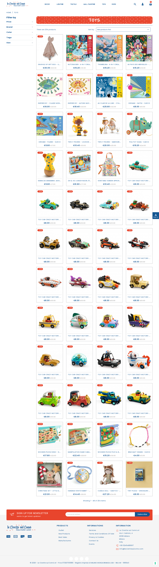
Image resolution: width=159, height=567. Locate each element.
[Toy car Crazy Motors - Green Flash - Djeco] (49, 397)
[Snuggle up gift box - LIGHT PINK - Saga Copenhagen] (49, 48)
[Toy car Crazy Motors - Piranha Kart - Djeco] (49, 281)
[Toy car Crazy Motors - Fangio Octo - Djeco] (79, 203)
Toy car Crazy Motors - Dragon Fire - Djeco (118, 258)
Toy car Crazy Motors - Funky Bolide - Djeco (118, 336)
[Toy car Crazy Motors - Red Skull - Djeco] (79, 397)
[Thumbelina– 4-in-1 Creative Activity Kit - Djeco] (109, 48)
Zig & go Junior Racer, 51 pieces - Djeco (85, 181)
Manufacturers (65, 541)
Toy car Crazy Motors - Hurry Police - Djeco (118, 374)
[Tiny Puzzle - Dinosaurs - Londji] (139, 474)
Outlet (61, 530)
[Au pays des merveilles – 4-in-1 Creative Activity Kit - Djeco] (139, 48)
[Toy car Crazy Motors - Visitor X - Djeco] (79, 319)
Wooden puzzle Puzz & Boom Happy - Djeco (117, 452)
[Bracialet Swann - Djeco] (139, 436)
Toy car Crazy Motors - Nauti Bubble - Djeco (88, 374)
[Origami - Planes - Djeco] (49, 126)
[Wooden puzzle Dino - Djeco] (49, 436)
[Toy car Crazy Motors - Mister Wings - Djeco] (49, 203)
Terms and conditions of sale (101, 534)
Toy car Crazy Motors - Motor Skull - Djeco (59, 258)
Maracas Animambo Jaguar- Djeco (53, 181)
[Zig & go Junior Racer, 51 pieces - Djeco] (79, 164)
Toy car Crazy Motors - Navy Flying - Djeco (118, 413)
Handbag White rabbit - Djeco (81, 491)
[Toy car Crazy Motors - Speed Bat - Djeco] (139, 242)
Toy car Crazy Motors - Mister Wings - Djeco (59, 219)
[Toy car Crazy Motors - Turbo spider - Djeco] (139, 203)
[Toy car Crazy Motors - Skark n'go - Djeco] (139, 319)
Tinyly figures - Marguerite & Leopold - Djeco (118, 142)
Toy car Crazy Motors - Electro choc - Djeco (119, 297)
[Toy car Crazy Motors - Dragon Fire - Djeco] (109, 242)
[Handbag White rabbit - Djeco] (79, 474)
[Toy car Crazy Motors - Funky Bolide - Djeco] (109, 319)
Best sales (63, 537)
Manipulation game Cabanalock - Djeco (86, 452)
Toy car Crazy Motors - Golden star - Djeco (58, 374)
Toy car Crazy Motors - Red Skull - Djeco (87, 413)
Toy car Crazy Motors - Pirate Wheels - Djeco (89, 258)
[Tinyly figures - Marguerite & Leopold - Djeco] (109, 126)
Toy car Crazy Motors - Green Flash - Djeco (58, 413)
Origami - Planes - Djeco (50, 142)
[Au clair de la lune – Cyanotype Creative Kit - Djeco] (109, 87)
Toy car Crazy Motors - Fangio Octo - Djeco (89, 219)
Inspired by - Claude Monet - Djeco (53, 103)
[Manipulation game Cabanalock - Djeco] (79, 436)
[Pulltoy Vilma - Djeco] (139, 126)
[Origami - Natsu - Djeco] (139, 87)
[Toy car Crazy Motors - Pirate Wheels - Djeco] (79, 242)
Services (92, 530)
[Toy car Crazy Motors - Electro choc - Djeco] (109, 281)
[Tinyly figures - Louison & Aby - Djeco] (79, 126)
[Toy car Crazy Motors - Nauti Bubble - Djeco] (79, 358)
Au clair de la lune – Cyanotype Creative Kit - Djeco (121, 103)
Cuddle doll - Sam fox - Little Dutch (114, 491)
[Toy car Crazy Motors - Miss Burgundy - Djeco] (79, 281)
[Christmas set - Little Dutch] (49, 474)
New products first (123, 29)
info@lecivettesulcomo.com (131, 549)
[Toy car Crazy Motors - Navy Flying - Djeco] (109, 397)
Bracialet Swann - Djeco (139, 452)
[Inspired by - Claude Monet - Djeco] (49, 87)
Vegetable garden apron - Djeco (112, 181)
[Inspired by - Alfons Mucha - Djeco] (79, 87)
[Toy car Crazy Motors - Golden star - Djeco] (49, 358)
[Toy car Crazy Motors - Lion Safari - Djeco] (139, 281)
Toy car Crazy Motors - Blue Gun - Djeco (117, 219)
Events (92, 544)
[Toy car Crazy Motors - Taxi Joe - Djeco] (49, 319)
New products (64, 534)
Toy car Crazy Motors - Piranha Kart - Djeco (58, 297)
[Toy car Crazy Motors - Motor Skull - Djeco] (49, 242)
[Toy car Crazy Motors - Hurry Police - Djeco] (109, 358)
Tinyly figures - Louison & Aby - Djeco (85, 142)
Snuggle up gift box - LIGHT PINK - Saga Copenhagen (61, 64)
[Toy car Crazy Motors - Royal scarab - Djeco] (139, 397)
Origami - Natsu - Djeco (139, 103)
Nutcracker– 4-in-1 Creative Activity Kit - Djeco (89, 64)
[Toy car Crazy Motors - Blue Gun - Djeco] (109, 203)
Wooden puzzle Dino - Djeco (51, 452)
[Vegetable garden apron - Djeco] (109, 164)
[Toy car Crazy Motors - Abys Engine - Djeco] (139, 164)
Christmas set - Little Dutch (50, 491)
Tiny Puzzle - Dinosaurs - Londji (142, 491)
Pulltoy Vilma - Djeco (139, 142)
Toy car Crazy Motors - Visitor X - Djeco (87, 336)
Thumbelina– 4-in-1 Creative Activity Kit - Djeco (119, 64)
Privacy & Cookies (96, 537)
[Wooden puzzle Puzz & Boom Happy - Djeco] (109, 436)
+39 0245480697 (126, 545)
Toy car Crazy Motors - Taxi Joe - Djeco (56, 336)
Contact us (93, 541)
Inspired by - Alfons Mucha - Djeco (83, 103)
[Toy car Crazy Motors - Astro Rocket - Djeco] (139, 358)
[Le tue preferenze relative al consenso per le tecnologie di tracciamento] (155, 563)
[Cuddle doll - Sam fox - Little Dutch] (109, 474)
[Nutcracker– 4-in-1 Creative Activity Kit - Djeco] (79, 48)
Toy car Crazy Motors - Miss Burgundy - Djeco (89, 297)
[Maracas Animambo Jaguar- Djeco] (49, 164)
